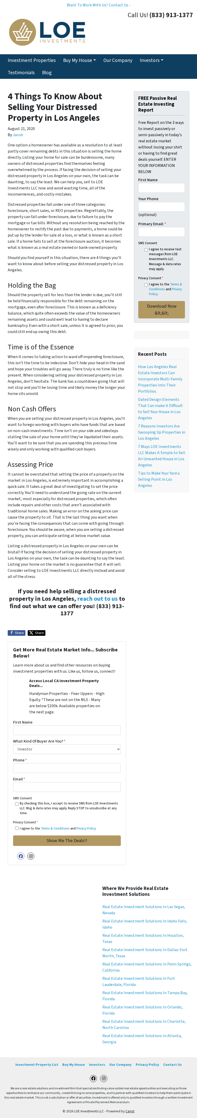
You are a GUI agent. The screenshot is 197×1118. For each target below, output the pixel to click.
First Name (23, 722)
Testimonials (21, 72)
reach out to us (97, 598)
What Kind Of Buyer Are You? (39, 741)
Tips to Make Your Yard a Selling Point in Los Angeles (159, 479)
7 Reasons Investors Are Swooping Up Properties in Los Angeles (161, 432)
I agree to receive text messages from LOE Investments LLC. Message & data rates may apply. (165, 259)
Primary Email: (152, 224)
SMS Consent (22, 798)
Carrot (129, 1111)
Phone (20, 760)
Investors (150, 60)
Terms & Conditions (55, 828)
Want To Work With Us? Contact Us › (98, 5)
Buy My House (77, 60)
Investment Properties (32, 60)
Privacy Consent (25, 822)
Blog (47, 72)
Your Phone (148, 199)
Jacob (18, 135)
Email (19, 779)
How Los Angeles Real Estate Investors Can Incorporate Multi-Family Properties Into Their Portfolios (160, 379)
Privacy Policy (85, 828)
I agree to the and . (58, 828)
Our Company (117, 60)
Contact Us (172, 1064)
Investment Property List (36, 1064)
